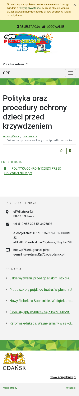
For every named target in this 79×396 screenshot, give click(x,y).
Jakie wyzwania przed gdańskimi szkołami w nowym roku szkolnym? (41, 278)
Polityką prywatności (30, 8)
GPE (6, 73)
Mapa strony (10, 387)
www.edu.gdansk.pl (63, 377)
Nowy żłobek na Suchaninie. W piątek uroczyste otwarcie (41, 301)
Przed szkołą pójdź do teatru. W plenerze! (41, 290)
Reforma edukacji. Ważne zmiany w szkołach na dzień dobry (41, 323)
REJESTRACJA (30, 27)
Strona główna (11, 136)
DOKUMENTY (30, 136)
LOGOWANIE (55, 27)
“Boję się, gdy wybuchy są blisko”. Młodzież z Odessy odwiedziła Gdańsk (41, 312)
